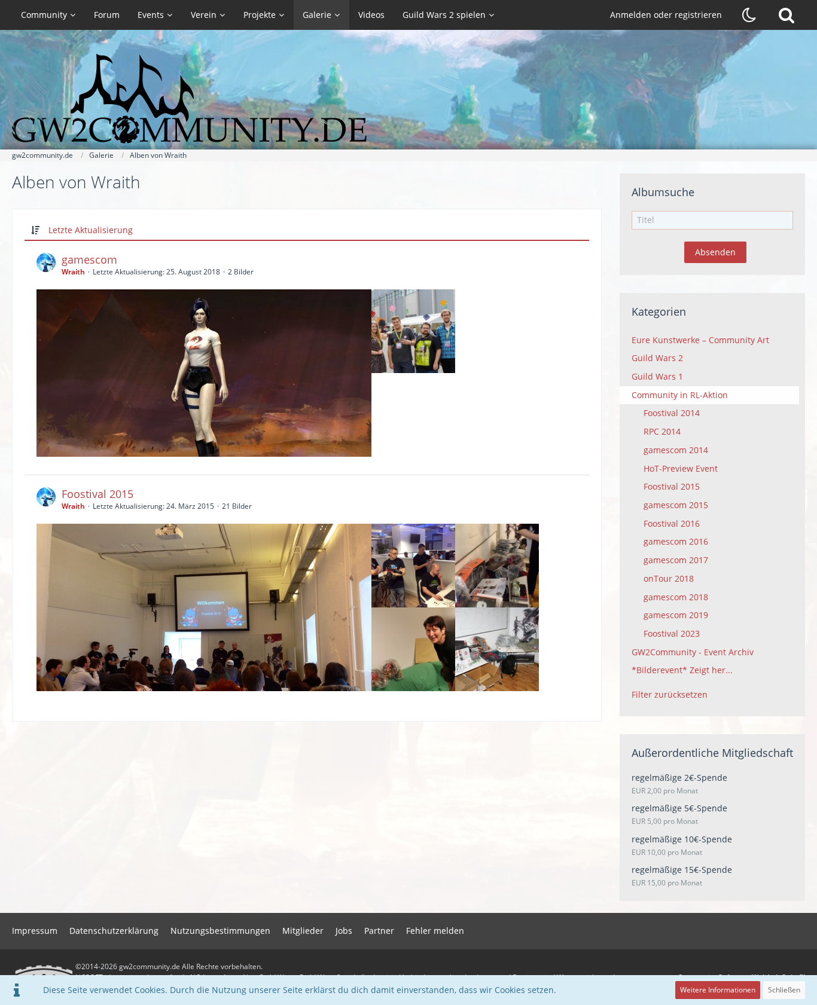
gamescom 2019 (676, 615)
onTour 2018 (669, 578)
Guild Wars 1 (657, 376)
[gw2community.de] (408, 98)
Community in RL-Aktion (680, 395)
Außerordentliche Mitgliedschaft (712, 753)
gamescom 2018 (676, 597)
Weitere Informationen (717, 990)
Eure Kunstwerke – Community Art (700, 340)
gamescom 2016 (676, 541)
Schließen (784, 990)
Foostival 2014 (672, 413)
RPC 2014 (662, 431)
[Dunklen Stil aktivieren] (749, 15)
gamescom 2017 (676, 560)
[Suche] (786, 15)
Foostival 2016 (672, 523)
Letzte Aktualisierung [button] (90, 230)
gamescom (89, 259)
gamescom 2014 (676, 450)
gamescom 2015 (676, 505)
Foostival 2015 (97, 494)
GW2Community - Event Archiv (693, 652)
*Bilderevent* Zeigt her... (682, 670)
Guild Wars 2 (657, 357)
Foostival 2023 (672, 633)
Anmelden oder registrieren (666, 14)
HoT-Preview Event (681, 468)
